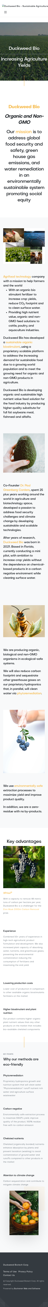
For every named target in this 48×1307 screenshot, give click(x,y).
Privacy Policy (25, 1272)
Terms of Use (10, 1272)
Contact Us (9, 1275)
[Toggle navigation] (5, 12)
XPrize (7, 893)
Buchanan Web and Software (27, 1289)
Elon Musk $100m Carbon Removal (21, 909)
